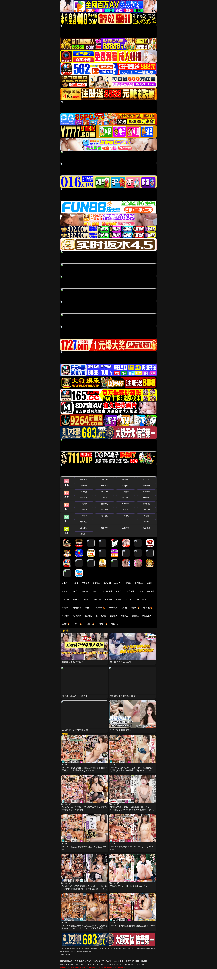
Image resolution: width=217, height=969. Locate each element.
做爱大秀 (124, 616)
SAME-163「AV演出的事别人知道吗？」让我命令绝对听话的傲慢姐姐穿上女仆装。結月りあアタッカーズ (84, 889)
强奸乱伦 (104, 479)
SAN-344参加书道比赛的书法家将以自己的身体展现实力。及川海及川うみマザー (84, 769)
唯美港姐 (125, 492)
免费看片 (113, 616)
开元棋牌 (85, 583)
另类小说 (83, 534)
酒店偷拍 (150, 591)
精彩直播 (130, 591)
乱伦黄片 (86, 599)
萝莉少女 (146, 479)
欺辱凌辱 (83, 497)
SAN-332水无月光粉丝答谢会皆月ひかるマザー (132, 925)
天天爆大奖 (77, 616)
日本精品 (104, 485)
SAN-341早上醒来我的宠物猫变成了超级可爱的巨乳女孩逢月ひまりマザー (84, 808)
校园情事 (104, 528)
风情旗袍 (83, 509)
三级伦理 (83, 485)
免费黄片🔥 (103, 624)
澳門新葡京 (77, 607)
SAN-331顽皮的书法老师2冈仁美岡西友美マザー (84, 848)
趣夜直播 (108, 599)
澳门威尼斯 (146, 616)
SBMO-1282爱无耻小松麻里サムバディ (129, 886)
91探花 (104, 497)
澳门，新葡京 (101, 616)
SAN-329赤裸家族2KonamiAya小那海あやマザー (131, 848)
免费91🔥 (66, 624)
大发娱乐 (65, 607)
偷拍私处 (97, 599)
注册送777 (138, 583)
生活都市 (83, 528)
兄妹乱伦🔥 (90, 624)
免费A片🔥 (77, 624)
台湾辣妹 (83, 492)
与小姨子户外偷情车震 (120, 662)
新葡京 (64, 591)
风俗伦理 (146, 528)
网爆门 (146, 516)
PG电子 (117, 583)
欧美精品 (125, 479)
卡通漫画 (83, 516)
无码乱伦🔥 (147, 607)
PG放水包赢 (107, 591)
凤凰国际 (95, 591)
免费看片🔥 (100, 607)
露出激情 (104, 516)
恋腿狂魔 (146, 504)
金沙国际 (88, 616)
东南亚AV (146, 492)
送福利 (149, 583)
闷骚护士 (146, 509)
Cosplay (125, 485)
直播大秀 (135, 616)
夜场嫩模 (119, 599)
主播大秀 (65, 599)
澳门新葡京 (141, 599)
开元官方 (65, 616)
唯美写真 (125, 516)
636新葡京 (113, 607)
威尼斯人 (65, 583)
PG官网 (75, 583)
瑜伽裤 (125, 509)
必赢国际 (85, 591)
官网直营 (96, 583)
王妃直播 (76, 599)
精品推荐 (83, 479)
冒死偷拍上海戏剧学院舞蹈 (123, 696)
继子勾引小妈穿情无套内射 (75, 696)
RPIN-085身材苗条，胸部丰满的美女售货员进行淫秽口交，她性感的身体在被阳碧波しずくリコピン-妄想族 (132, 810)
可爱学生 (125, 504)
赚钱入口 (114, 624)
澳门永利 (107, 583)
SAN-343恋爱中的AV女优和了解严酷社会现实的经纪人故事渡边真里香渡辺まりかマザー (131, 769)
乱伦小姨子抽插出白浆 (120, 729)
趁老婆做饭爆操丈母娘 (73, 662)
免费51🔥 (135, 607)
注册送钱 (127, 583)
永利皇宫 (88, 607)
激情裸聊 (124, 607)
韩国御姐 (104, 492)
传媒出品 (83, 521)
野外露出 (146, 497)
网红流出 (125, 497)
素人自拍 (146, 485)
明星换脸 (104, 509)
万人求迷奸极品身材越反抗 (75, 729)
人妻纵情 (125, 528)
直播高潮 (119, 591)
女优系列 (104, 504)
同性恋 (146, 521)
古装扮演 (83, 504)
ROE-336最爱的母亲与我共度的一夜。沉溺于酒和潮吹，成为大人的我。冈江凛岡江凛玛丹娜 (84, 927)
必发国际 (129, 599)
